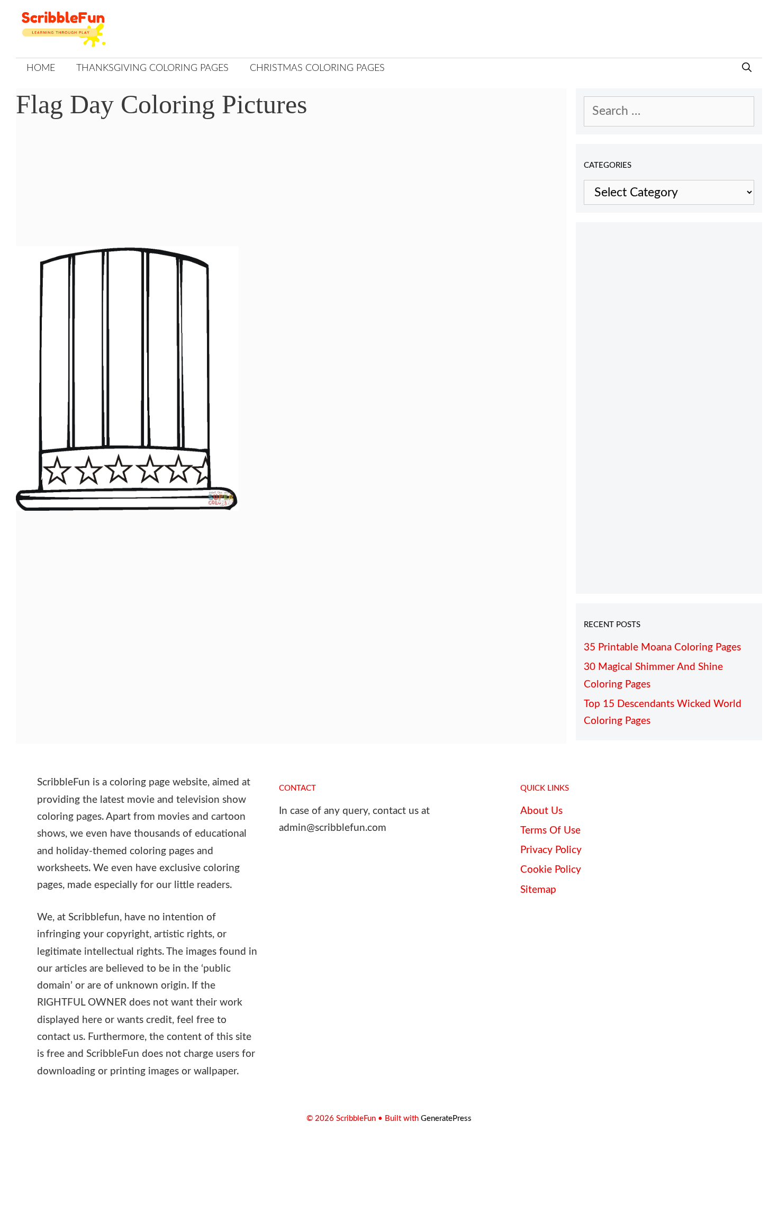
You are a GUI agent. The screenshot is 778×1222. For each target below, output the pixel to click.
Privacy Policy (551, 850)
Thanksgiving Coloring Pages (152, 68)
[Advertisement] (291, 190)
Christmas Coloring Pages (317, 68)
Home (40, 68)
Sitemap (538, 890)
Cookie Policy (550, 870)
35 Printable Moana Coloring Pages (662, 647)
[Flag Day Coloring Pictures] (127, 507)
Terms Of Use (550, 831)
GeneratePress (446, 1119)
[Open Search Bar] (746, 68)
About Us (541, 811)
